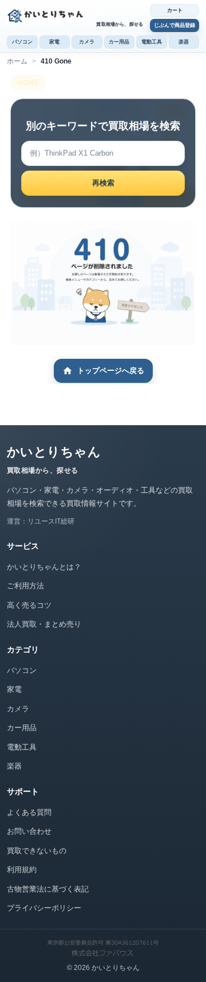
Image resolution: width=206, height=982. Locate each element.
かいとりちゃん (54, 452)
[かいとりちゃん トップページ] (75, 16)
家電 (54, 42)
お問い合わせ (29, 831)
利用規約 (22, 869)
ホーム (17, 61)
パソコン (22, 42)
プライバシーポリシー (44, 908)
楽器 (184, 42)
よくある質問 (29, 812)
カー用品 (119, 42)
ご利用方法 (25, 585)
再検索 (103, 183)
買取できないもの (36, 850)
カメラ (86, 42)
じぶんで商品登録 (174, 25)
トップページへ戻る (110, 370)
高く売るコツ (29, 605)
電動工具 (151, 42)
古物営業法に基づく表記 (48, 889)
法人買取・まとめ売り (44, 624)
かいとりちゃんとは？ (44, 567)
